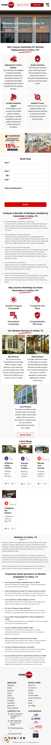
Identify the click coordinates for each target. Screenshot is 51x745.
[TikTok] (21, 738)
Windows (10, 685)
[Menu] (47, 5)
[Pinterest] (24, 738)
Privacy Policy (33, 695)
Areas (30, 701)
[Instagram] (11, 738)
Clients (30, 693)
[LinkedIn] (15, 738)
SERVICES (11, 683)
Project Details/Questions (14, 188)
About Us (31, 685)
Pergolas (10, 690)
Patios (9, 688)
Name (7, 163)
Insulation (11, 703)
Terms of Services (34, 698)
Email (7, 180)
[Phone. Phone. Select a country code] (8, 175)
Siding (9, 695)
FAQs (30, 703)
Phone (7, 171)
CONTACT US (13, 711)
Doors (9, 693)
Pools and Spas (12, 708)
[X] (17, 738)
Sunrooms (11, 705)
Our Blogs (32, 706)
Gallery (31, 690)
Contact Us (32, 688)
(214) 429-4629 (16, 734)
